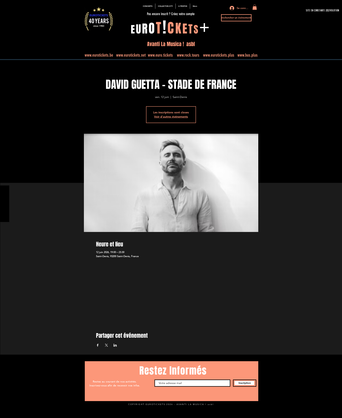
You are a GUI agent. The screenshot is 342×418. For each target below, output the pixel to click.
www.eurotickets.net (131, 55)
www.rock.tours (188, 55)
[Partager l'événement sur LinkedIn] (115, 345)
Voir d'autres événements (171, 116)
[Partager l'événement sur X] (106, 345)
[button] (254, 7)
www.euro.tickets (160, 55)
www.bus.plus (247, 55)
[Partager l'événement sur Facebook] (97, 345)
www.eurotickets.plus (218, 55)
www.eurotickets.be (99, 55)
